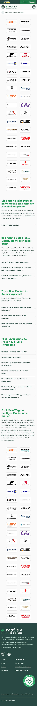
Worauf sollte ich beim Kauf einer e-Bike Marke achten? (15, 364)
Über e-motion (19, 663)
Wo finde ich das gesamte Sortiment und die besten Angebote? (16, 388)
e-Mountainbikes (28, 216)
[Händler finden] (34, 7)
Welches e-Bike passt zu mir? (11, 357)
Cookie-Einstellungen (27, 694)
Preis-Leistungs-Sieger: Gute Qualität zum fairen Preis (16, 325)
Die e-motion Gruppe (21, 670)
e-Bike (3, 663)
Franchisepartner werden (23, 667)
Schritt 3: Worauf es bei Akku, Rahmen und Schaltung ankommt (16, 277)
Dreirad (3, 667)
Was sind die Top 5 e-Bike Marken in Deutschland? (14, 380)
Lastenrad (4, 670)
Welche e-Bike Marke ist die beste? (14, 352)
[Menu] (3, 7)
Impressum (4, 694)
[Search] (2, 12)
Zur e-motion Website (8, 701)
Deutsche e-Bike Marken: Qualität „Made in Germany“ (16, 308)
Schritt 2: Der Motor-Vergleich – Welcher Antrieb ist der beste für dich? (16, 269)
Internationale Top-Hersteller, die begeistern (13, 316)
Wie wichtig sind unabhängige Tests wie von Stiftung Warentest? (15, 396)
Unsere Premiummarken (10, 225)
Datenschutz (14, 694)
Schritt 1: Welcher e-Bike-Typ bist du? (15, 262)
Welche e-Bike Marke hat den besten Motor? (14, 372)
